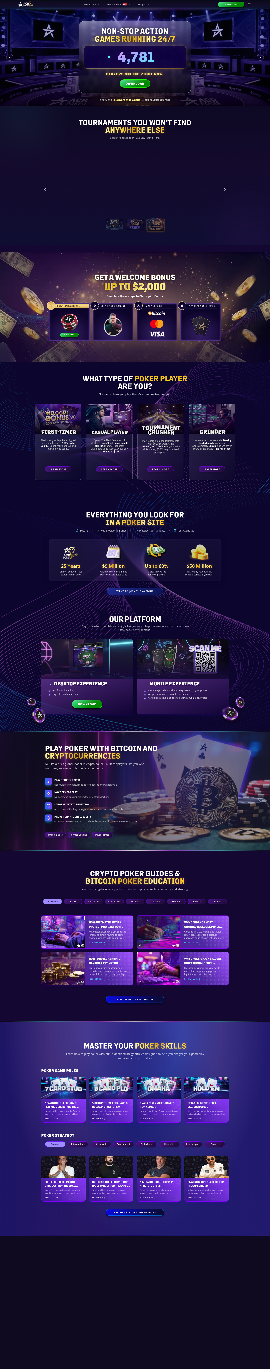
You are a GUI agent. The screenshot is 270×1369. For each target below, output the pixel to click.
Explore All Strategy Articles (135, 1212)
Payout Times (102, 834)
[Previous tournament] (45, 188)
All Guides (53, 901)
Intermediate (78, 1144)
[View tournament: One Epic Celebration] (114, 220)
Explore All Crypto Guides (135, 999)
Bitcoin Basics (55, 834)
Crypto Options (79, 834)
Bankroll (197, 901)
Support (142, 4)
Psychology (192, 1144)
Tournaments (116, 4)
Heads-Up (169, 1144)
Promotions (90, 4)
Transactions (114, 901)
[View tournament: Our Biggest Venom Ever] (156, 220)
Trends (217, 901)
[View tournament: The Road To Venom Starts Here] (135, 221)
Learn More (196, 205)
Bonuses (176, 901)
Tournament (123, 1144)
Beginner (55, 1144)
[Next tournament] (225, 188)
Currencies (94, 901)
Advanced (101, 1144)
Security (155, 901)
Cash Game (146, 1144)
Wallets (135, 901)
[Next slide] (260, 57)
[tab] (106, 100)
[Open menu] (249, 4)
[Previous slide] (9, 57)
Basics (73, 901)
